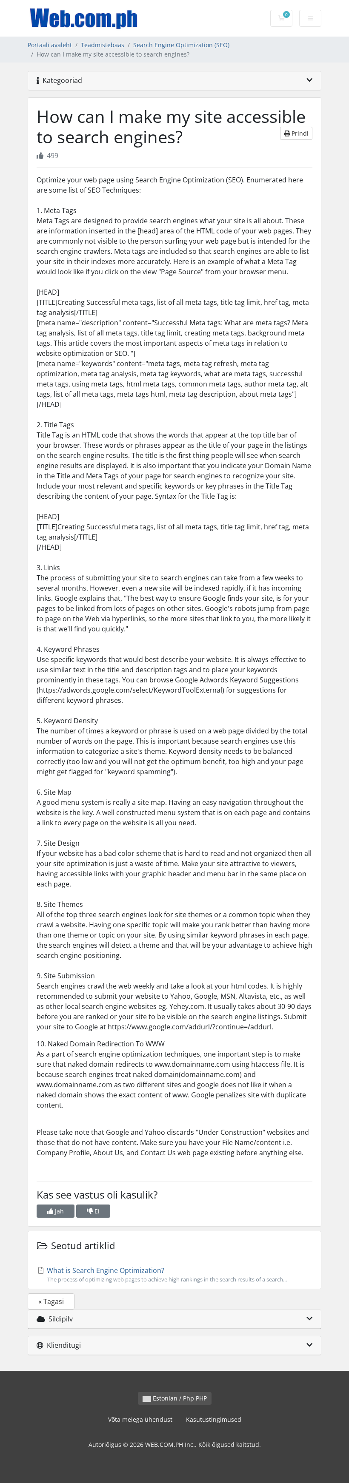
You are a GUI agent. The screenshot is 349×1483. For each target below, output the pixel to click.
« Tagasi (51, 1301)
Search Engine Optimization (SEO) (181, 45)
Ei (96, 1211)
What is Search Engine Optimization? (166, 1274)
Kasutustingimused (213, 1419)
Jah (58, 1211)
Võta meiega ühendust (140, 1419)
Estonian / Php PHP (179, 1398)
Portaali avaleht (50, 45)
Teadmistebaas (102, 45)
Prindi (299, 133)
